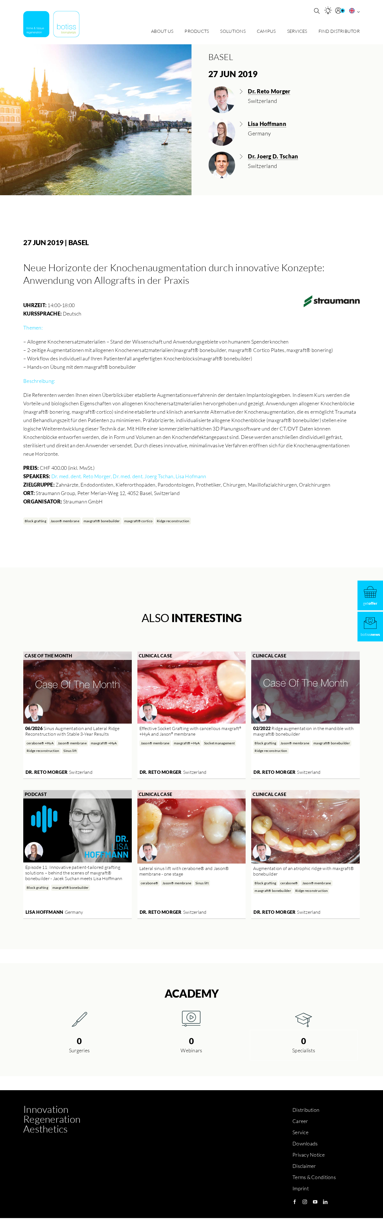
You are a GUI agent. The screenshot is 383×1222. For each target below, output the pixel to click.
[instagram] (305, 1202)
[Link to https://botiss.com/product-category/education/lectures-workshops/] (303, 1018)
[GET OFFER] (370, 595)
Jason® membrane (64, 521)
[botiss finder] (328, 10)
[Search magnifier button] (316, 11)
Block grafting (35, 521)
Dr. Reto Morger (47, 772)
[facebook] (294, 1202)
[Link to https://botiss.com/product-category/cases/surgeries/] (79, 1018)
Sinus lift (70, 751)
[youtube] (315, 1202)
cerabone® (149, 883)
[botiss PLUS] (340, 11)
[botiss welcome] (51, 24)
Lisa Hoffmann (44, 912)
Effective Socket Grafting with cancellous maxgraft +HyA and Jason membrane (190, 731)
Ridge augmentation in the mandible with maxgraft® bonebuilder (303, 731)
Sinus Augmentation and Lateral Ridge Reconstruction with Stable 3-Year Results (72, 731)
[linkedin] (325, 1202)
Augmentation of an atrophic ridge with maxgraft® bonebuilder (303, 871)
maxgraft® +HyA (104, 743)
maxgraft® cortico (138, 521)
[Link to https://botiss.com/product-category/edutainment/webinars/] (191, 1018)
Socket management (219, 743)
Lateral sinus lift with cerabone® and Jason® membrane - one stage (184, 871)
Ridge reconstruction (173, 521)
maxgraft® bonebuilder (102, 521)
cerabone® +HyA (40, 743)
